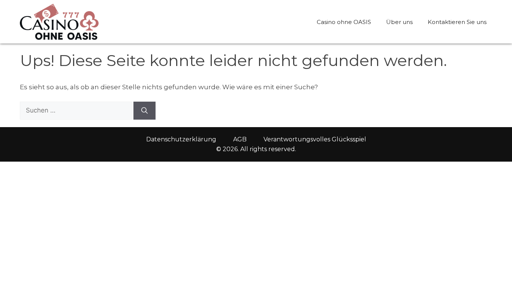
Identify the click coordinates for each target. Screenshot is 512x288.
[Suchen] (144, 111)
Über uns (399, 22)
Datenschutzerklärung (181, 139)
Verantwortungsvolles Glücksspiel (314, 139)
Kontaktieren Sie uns (457, 22)
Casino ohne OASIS (344, 22)
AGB (240, 139)
